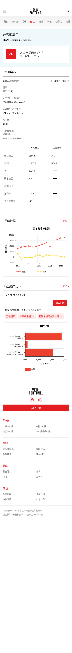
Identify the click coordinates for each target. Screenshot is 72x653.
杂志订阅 (7, 494)
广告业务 (40, 499)
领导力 (58, 21)
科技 (49, 21)
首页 (6, 21)
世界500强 (8, 426)
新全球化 (7, 454)
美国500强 (8, 431)
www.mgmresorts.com (13, 138)
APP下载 (36, 408)
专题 (68, 21)
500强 (15, 21)
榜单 (32, 22)
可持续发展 (8, 449)
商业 (41, 21)
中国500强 (41, 426)
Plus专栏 (40, 454)
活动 (24, 21)
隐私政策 (7, 499)
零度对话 (40, 449)
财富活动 (7, 471)
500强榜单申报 (43, 431)
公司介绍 (40, 494)
